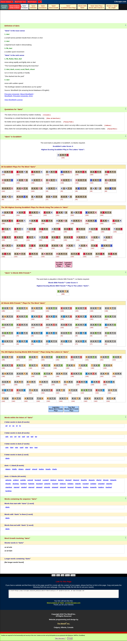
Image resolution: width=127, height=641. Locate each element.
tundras (8, 491)
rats (16, 447)
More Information (60, 638)
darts (7, 458)
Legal (62, 575)
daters (7, 469)
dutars (21, 469)
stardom (8, 487)
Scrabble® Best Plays (68, 7)
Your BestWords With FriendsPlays (71, 409)
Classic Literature (6, 1)
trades (41, 469)
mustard (39, 484)
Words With (82, 7)
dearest (76, 480)
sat (28, 437)
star (26, 447)
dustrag (16, 484)
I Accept (70, 638)
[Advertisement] (63, 17)
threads (78, 487)
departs (92, 480)
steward (39, 487)
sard (21, 447)
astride (23, 480)
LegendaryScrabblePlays (68, 264)
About (58, 575)
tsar (36, 447)
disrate (106, 480)
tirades (85, 487)
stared (27, 469)
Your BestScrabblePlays (59, 264)
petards (47, 484)
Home (53, 575)
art (15, 437)
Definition (33, 7)
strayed (63, 487)
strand (34, 469)
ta (20, 426)
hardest (23, 484)
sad (23, 437)
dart (11, 447)
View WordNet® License (13, 100)
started (24, 487)
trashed (109, 487)
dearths (84, 480)
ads (6, 437)
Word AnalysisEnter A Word (14, 7)
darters (61, 480)
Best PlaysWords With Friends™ (96, 7)
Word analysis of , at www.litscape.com (63, 603)
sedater (93, 484)
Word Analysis (32, 1)
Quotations (43, 7)
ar (10, 426)
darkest (53, 480)
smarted (101, 484)
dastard (68, 480)
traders (101, 487)
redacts (63, 484)
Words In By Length (112, 7)
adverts (8, 480)
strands (47, 487)
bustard (38, 480)
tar (36, 437)
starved (31, 487)
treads (48, 469)
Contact (73, 575)
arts (6, 447)
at (17, 426)
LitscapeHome (4, 7)
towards (93, 487)
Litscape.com (120, 1)
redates (70, 484)
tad (32, 437)
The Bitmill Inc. (63, 624)
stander (109, 484)
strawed (55, 487)
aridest (16, 480)
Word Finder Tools (20, 1)
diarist (98, 480)
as (13, 426)
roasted (86, 484)
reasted (55, 484)
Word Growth (53, 7)
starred (16, 487)
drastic (8, 484)
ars (11, 437)
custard (46, 480)
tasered (71, 487)
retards (78, 484)
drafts (14, 469)
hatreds (31, 484)
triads (54, 469)
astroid (30, 480)
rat (19, 437)
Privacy (67, 575)
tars (31, 447)
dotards (113, 480)
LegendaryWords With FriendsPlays (56, 409)
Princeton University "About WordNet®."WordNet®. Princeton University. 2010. (19, 95)
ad (6, 426)
